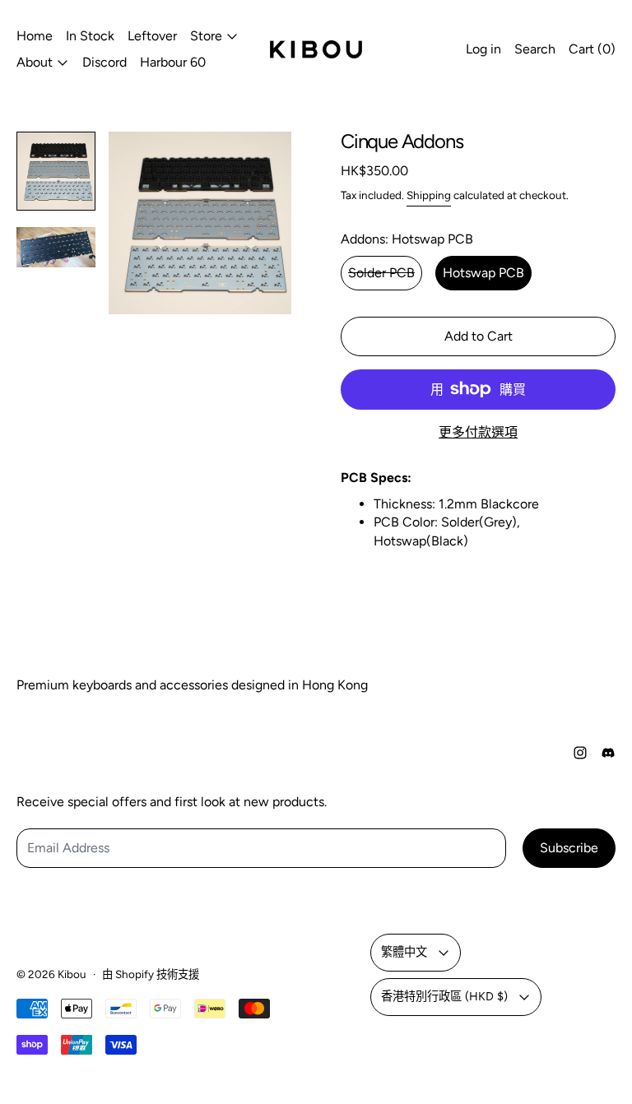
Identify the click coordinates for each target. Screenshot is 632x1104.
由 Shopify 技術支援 (150, 974)
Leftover (152, 36)
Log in (483, 49)
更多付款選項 (478, 432)
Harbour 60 (173, 62)
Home (34, 36)
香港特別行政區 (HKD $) (444, 996)
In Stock (90, 36)
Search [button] (534, 49)
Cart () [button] (592, 49)
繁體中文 (404, 951)
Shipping (429, 195)
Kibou (72, 974)
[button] (55, 171)
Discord (104, 62)
